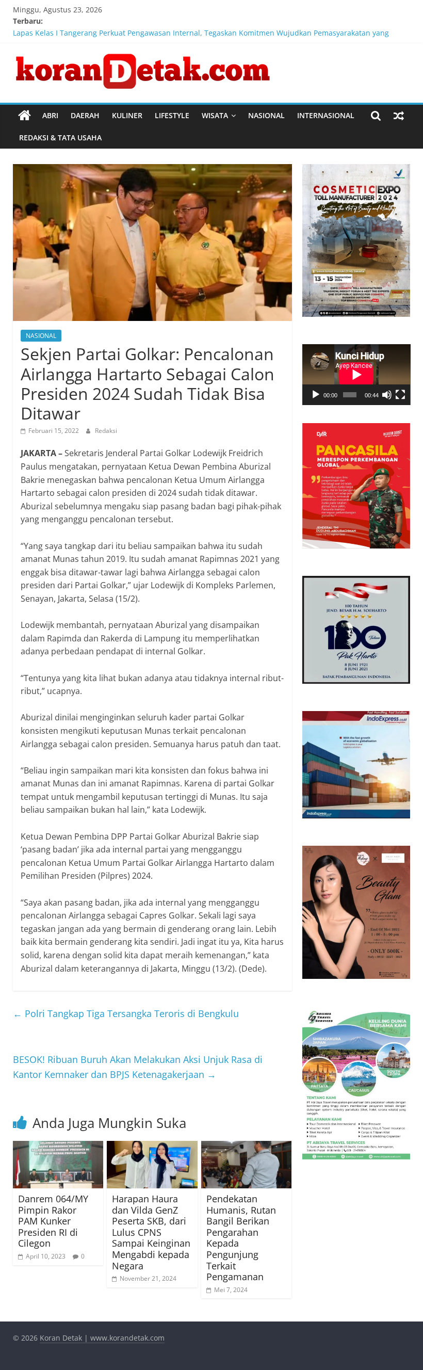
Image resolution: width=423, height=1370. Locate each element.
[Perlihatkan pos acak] (398, 115)
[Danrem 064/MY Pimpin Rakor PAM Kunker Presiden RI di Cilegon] (58, 1147)
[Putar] (316, 395)
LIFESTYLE (172, 115)
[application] (356, 374)
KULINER (127, 115)
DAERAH (85, 115)
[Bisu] (387, 395)
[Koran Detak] (24, 115)
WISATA (215, 115)
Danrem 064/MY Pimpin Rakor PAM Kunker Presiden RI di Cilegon (53, 1220)
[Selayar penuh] (400, 395)
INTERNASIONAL (325, 115)
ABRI (50, 115)
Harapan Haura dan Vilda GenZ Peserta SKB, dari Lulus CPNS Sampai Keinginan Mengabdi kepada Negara (151, 1232)
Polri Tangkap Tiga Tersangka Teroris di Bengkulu (126, 1013)
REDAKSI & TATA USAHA (60, 137)
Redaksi (106, 430)
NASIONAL (266, 115)
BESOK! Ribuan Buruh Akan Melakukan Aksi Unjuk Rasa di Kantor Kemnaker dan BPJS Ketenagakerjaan (138, 1067)
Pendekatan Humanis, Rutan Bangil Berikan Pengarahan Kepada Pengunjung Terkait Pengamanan (241, 1237)
